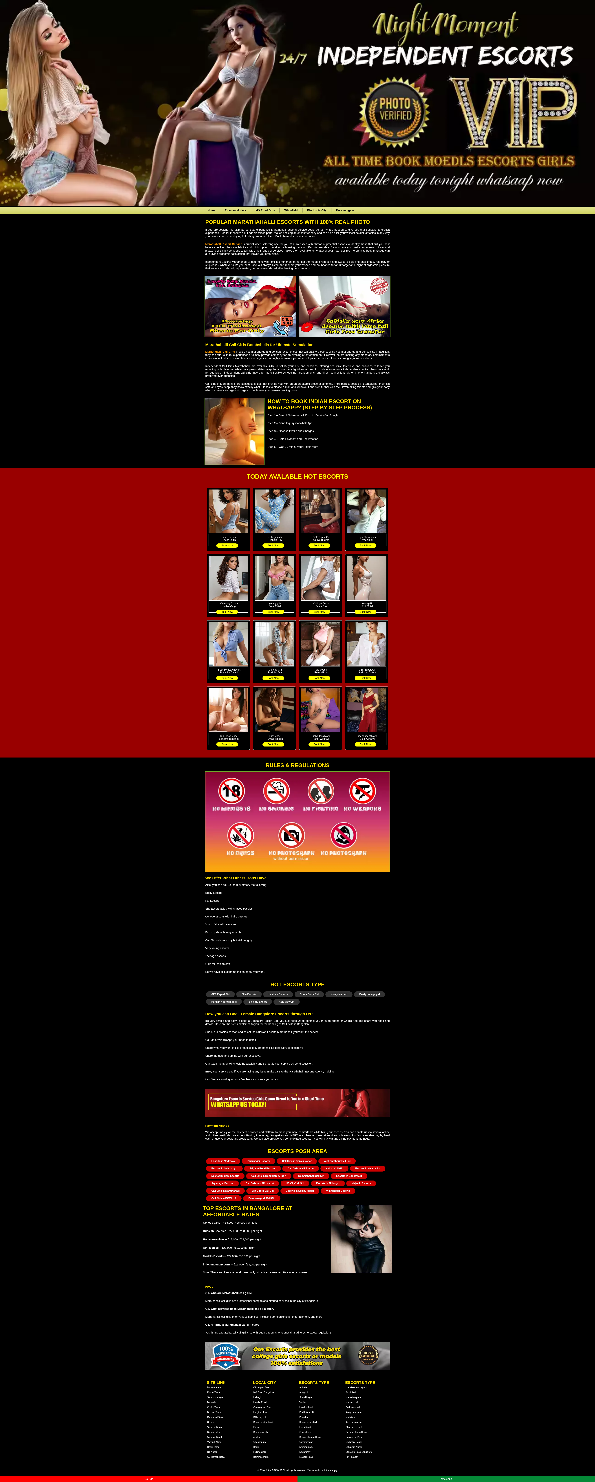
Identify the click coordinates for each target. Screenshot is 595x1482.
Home (211, 210)
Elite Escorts (249, 994)
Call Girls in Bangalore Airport (268, 1176)
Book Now (227, 545)
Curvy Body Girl (309, 994)
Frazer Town (213, 1392)
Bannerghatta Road (263, 1422)
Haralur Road (306, 1407)
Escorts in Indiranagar (224, 1168)
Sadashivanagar (215, 1397)
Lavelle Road (260, 1402)
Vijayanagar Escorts (338, 1191)
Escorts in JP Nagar (327, 1183)
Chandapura (259, 1442)
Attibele (303, 1387)
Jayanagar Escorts (222, 1183)
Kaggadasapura (353, 1412)
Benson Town (214, 1412)
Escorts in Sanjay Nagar (300, 1191)
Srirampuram (306, 1447)
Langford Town (260, 1412)
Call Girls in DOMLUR (223, 1198)
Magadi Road (306, 1456)
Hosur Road (213, 1447)
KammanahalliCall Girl (311, 1176)
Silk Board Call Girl (263, 1191)
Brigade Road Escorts (262, 1168)
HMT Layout (352, 1456)
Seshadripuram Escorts (225, 1176)
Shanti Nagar (306, 1397)
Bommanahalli (260, 1432)
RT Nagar (212, 1452)
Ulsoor (210, 1422)
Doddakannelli (306, 1412)
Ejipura (256, 1427)
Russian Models (235, 210)
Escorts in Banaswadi (349, 1176)
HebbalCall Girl (334, 1168)
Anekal (256, 1437)
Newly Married (339, 994)
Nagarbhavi (305, 1452)
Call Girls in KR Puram (301, 1168)
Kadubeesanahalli (308, 1422)
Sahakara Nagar (354, 1447)
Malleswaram (214, 1387)
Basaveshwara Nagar (310, 1437)
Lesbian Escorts (278, 994)
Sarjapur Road (214, 1437)
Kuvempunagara (354, 1422)
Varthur (303, 1402)
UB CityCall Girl (295, 1183)
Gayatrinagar (306, 1442)
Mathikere (351, 1417)
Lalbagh (257, 1397)
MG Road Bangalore (263, 1392)
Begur (256, 1447)
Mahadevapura (353, 1397)
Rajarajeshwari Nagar (356, 1432)
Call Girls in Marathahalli (225, 1191)
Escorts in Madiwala (223, 1161)
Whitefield (291, 210)
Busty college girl (369, 994)
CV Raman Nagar (216, 1456)
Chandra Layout (354, 1427)
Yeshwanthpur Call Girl (337, 1161)
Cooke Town (213, 1407)
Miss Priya (265, 1470)
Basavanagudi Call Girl (261, 1198)
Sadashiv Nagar (354, 1442)
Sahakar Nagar (215, 1427)
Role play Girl (286, 1001)
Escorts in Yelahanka (367, 1168)
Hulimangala (259, 1452)
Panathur (304, 1417)
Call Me (149, 1479)
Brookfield (351, 1392)
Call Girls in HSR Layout (260, 1183)
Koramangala (345, 210)
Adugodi (303, 1392)
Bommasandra (260, 1456)
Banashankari (214, 1432)
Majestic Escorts (361, 1183)
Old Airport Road (261, 1387)
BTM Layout (259, 1417)
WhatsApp (446, 1479)
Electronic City (317, 210)
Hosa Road (305, 1427)
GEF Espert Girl (220, 994)
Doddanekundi (353, 1407)
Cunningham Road (262, 1407)
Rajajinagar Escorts (258, 1161)
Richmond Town (215, 1417)
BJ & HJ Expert (258, 1001)
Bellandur (212, 1402)
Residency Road (354, 1437)
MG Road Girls (265, 210)
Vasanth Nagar (214, 1442)
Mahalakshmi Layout (356, 1387)
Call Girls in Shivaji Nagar (297, 1161)
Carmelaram (305, 1432)
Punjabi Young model (224, 1001)
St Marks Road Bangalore (359, 1452)
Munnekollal (352, 1402)
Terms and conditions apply (322, 1470)
